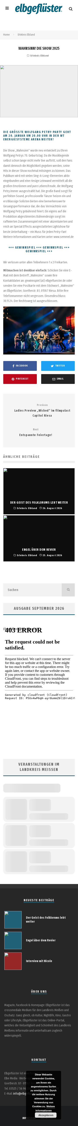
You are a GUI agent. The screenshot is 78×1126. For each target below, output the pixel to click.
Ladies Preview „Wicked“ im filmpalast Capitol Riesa (42, 410)
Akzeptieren (45, 1115)
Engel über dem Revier (40, 940)
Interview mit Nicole (39, 961)
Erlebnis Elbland (39, 55)
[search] (68, 589)
